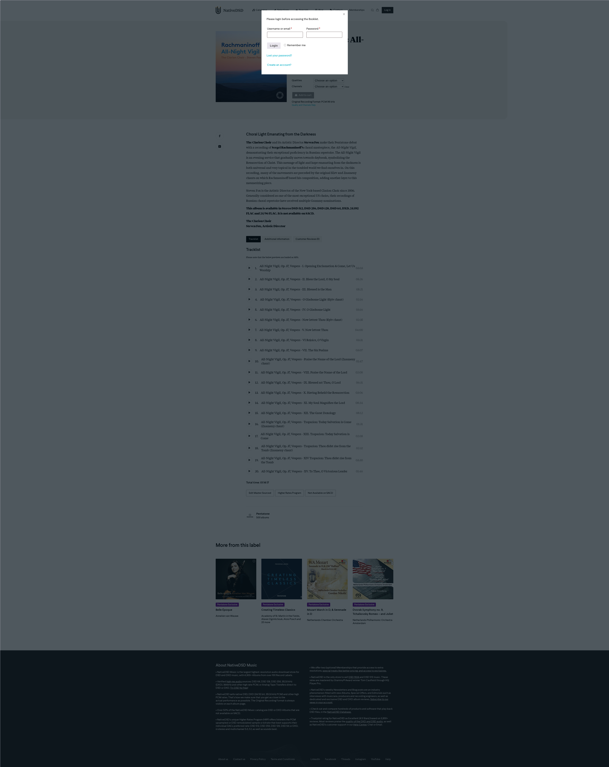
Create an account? (279, 65)
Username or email (279, 28)
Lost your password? (279, 55)
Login (274, 45)
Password (313, 28)
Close (344, 14)
